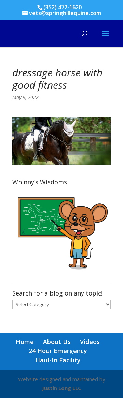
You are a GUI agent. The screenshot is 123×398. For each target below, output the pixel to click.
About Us (57, 342)
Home (25, 342)
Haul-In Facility (58, 360)
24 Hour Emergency (58, 351)
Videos (90, 342)
